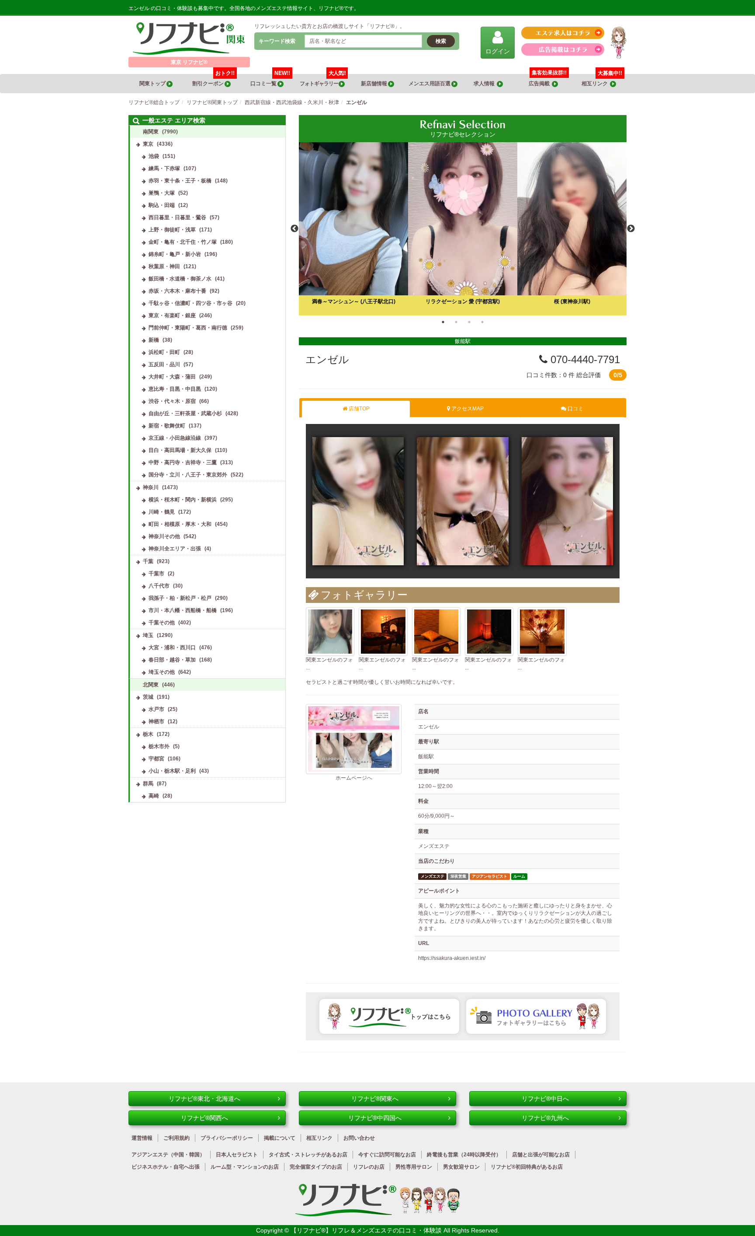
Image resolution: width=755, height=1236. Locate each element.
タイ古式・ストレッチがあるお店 (308, 1155)
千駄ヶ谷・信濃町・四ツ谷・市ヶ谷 (190, 303)
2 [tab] (456, 322)
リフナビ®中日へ (545, 1098)
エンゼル (327, 359)
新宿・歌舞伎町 (167, 426)
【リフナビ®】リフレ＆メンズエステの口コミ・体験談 (367, 1230)
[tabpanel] (463, 228)
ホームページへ (354, 778)
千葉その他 (162, 623)
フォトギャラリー (323, 80)
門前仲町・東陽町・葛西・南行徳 (188, 328)
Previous (294, 228)
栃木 (148, 734)
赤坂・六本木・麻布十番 (177, 291)
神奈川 (151, 487)
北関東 (151, 685)
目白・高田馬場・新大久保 (180, 450)
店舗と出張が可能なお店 (541, 1155)
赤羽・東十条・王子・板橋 (180, 181)
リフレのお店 (368, 1167)
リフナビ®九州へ (545, 1117)
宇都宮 (156, 759)
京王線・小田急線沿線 (175, 438)
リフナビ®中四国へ (375, 1117)
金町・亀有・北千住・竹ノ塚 (183, 242)
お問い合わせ (359, 1138)
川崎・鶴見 (162, 512)
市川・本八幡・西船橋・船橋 (183, 610)
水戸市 (156, 709)
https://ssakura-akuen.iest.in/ (451, 958)
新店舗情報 (374, 84)
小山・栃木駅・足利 (172, 771)
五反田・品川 (164, 364)
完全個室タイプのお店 (316, 1167)
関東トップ (152, 84)
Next (631, 228)
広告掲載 (540, 84)
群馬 (148, 784)
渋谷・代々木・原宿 (172, 401)
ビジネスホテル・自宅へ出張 (166, 1167)
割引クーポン (213, 80)
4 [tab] (482, 322)
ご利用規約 (176, 1138)
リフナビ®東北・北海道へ (204, 1098)
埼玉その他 (162, 672)
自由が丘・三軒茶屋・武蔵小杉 (185, 413)
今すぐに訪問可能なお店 (387, 1155)
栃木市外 (159, 746)
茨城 (148, 697)
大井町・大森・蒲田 (172, 377)
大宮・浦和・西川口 (172, 647)
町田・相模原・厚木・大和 (180, 524)
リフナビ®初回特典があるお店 (527, 1167)
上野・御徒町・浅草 (172, 230)
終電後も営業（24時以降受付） (464, 1155)
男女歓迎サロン (461, 1167)
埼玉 (148, 635)
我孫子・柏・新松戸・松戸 (180, 598)
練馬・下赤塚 (164, 168)
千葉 (148, 561)
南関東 (151, 132)
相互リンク (602, 80)
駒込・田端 (162, 205)
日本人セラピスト (237, 1155)
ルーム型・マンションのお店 (245, 1167)
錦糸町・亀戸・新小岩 (175, 254)
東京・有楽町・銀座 (172, 315)
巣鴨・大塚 (162, 193)
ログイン (497, 51)
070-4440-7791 (583, 359)
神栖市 (156, 721)
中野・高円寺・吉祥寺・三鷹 (183, 462)
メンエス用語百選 (430, 84)
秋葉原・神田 (164, 266)
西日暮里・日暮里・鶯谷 (177, 217)
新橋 (154, 340)
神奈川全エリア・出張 (175, 549)
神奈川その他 (164, 536)
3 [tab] (469, 322)
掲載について (279, 1138)
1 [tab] (443, 322)
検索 (441, 41)
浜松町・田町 (164, 352)
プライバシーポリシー (227, 1138)
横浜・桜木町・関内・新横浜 (183, 500)
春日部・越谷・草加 (172, 660)
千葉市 (156, 574)
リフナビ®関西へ (204, 1117)
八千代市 (159, 586)
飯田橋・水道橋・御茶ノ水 (180, 279)
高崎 (154, 796)
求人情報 (485, 84)
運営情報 (142, 1138)
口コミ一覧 (270, 80)
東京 (148, 144)
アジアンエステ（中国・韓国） (168, 1155)
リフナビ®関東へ (374, 1098)
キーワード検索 (277, 41)
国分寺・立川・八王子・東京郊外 (188, 475)
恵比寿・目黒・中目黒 (175, 389)
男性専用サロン (413, 1167)
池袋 (154, 156)
